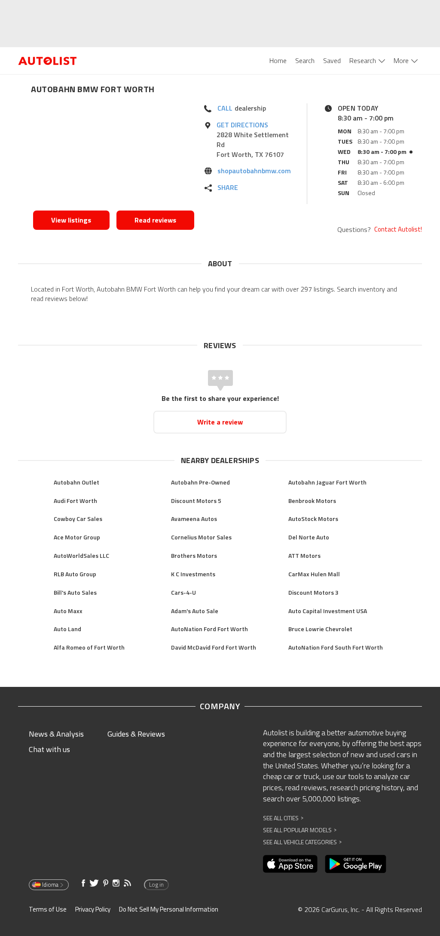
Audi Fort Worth (75, 500)
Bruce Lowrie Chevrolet (320, 628)
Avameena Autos (194, 518)
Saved (332, 60)
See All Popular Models (299, 829)
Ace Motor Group (77, 537)
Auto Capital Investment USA (327, 610)
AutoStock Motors (313, 518)
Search (305, 60)
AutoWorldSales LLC (81, 555)
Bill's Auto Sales (75, 592)
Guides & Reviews (136, 734)
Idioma (50, 884)
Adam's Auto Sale (194, 610)
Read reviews (155, 220)
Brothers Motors (194, 555)
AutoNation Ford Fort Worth (209, 628)
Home (278, 60)
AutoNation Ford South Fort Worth (335, 647)
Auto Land (67, 628)
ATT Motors (304, 555)
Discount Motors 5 (196, 500)
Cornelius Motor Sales (201, 537)
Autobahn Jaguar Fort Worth (327, 482)
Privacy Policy (92, 909)
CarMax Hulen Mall (314, 573)
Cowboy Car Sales (78, 518)
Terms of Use (48, 909)
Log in (156, 884)
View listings (71, 220)
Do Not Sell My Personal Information (168, 909)
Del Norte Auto (308, 537)
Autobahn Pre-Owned (200, 482)
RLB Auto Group (75, 573)
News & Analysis (56, 734)
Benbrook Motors (312, 500)
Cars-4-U (183, 592)
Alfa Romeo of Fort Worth (89, 647)
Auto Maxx (68, 610)
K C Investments (193, 573)
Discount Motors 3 (313, 592)
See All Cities (283, 817)
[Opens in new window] (113, 154)
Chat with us (49, 749)
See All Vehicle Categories (302, 841)
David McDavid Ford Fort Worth (213, 647)
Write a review (220, 422)
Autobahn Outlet (76, 482)
